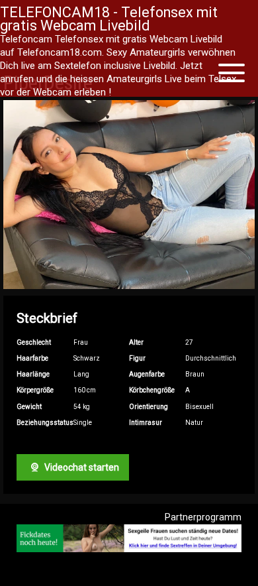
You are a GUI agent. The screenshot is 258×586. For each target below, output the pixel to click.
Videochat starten (80, 467)
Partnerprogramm (203, 517)
